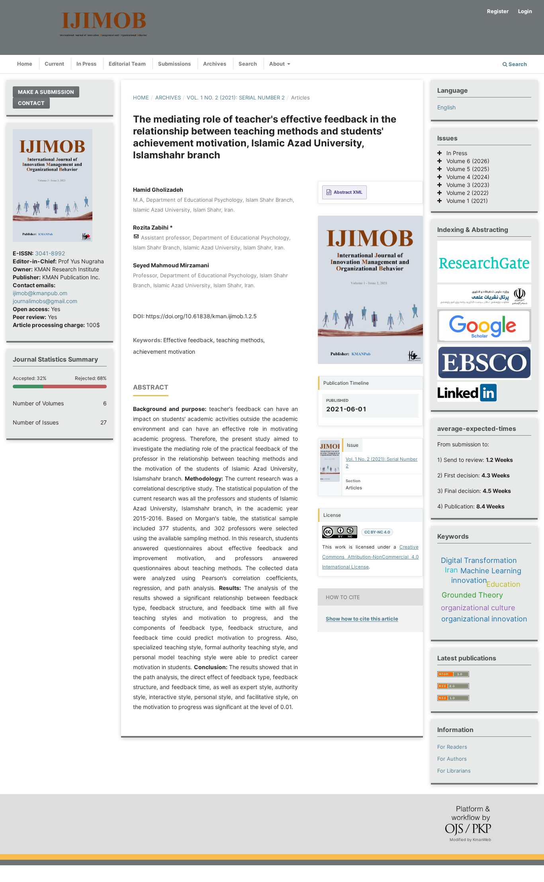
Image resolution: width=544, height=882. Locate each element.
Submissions (174, 63)
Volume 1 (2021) (465, 200)
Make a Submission (46, 92)
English (446, 107)
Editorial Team (127, 63)
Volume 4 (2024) (465, 176)
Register (498, 11)
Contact (31, 103)
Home (24, 63)
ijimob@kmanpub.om (40, 293)
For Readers (452, 747)
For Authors (452, 758)
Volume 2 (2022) (465, 192)
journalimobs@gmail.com (45, 301)
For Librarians (454, 770)
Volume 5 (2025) (465, 168)
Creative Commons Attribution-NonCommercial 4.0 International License (370, 557)
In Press (86, 63)
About (277, 63)
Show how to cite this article (362, 618)
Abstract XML (348, 192)
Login (525, 11)
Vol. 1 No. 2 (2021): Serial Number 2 (236, 97)
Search (248, 63)
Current (54, 63)
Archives (214, 63)
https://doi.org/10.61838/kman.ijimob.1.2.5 (201, 316)
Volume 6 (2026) (465, 161)
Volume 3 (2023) (465, 184)
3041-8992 (50, 253)
